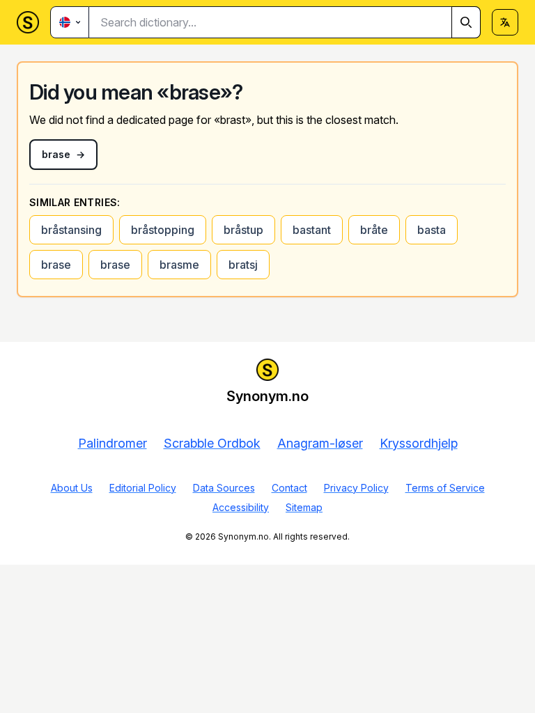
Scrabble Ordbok (212, 443)
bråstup (243, 230)
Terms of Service (445, 488)
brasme (179, 265)
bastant (312, 230)
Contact (289, 488)
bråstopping (162, 230)
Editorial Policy (142, 488)
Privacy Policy (356, 488)
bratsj (243, 265)
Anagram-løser (320, 443)
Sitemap (304, 507)
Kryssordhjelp (419, 443)
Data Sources (224, 488)
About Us (72, 488)
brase (56, 265)
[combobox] (285, 22)
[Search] (466, 22)
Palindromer (112, 443)
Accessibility (240, 507)
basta (431, 230)
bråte (374, 230)
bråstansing (71, 230)
